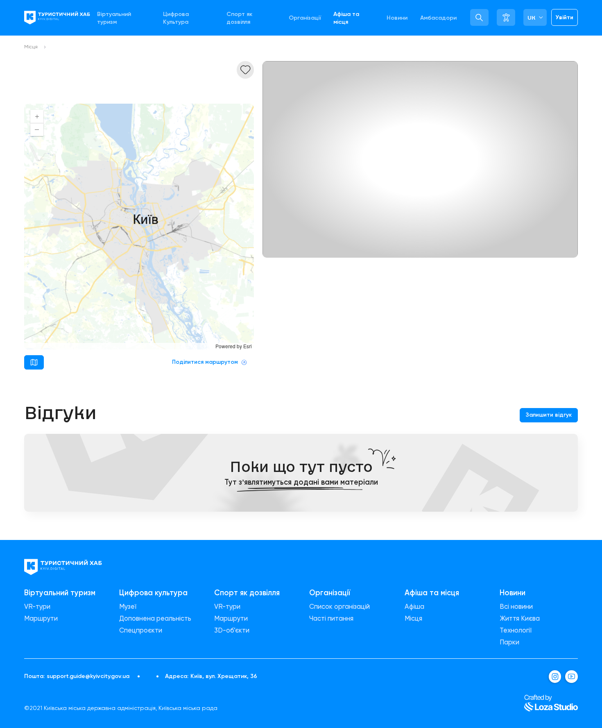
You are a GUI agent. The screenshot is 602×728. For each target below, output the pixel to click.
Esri (247, 345)
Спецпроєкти (140, 630)
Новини (397, 17)
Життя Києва (520, 618)
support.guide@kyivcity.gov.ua (88, 676)
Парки (509, 642)
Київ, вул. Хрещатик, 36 (223, 676)
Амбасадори (438, 17)
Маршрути (41, 618)
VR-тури (37, 606)
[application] (139, 226)
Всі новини (516, 606)
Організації (305, 17)
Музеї (127, 606)
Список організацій (339, 606)
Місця (31, 47)
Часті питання (331, 618)
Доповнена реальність (155, 618)
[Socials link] (555, 676)
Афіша (414, 606)
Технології (516, 630)
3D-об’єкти (231, 630)
